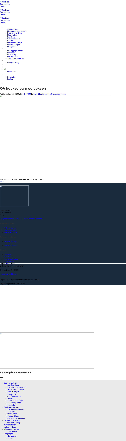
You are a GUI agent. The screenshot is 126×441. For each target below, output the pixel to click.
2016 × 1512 (26, 94)
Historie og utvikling (14, 33)
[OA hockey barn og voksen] (55, 177)
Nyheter (10, 41)
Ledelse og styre (13, 45)
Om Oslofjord (8, 257)
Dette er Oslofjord (11, 27)
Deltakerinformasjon (10, 241)
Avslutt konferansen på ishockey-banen (49, 94)
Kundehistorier (10, 65)
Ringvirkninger (12, 35)
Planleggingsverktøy (15, 51)
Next (3, 182)
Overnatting (11, 55)
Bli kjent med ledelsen (11, 259)
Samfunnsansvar (13, 39)
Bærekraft (11, 37)
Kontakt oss (11, 71)
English (10, 79)
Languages (8, 75)
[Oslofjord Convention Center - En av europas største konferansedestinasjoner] (6, 14)
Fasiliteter (11, 53)
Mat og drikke (12, 56)
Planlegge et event (11, 49)
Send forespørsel (12, 69)
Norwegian (11, 77)
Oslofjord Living (13, 63)
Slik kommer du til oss (10, 232)
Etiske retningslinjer (14, 43)
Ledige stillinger (10, 67)
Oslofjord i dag (12, 29)
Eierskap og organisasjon (16, 31)
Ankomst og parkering (15, 58)
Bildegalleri (11, 47)
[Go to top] (0, 379)
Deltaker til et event (12, 60)
